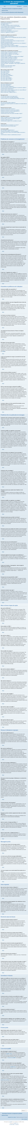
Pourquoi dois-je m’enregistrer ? (6, 22)
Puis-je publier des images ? (6, 74)
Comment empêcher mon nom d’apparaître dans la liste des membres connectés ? (13, 38)
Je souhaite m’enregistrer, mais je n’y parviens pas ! (10, 25)
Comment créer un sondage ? (6, 55)
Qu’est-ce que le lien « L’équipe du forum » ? (9, 92)
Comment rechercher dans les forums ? (8, 108)
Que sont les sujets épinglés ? (6, 77)
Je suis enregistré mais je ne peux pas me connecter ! (10, 26)
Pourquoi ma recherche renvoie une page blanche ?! (10, 111)
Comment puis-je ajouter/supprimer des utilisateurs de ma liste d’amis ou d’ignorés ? (14, 104)
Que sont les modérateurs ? (6, 85)
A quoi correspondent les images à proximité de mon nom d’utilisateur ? (13, 43)
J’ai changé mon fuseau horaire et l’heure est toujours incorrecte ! (12, 40)
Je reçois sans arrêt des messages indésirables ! (10, 97)
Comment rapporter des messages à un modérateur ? (10, 62)
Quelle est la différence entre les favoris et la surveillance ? (11, 117)
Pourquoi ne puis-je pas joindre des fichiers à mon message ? (12, 59)
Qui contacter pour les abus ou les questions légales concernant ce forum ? (13, 133)
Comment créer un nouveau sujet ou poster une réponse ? (11, 51)
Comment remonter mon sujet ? (6, 66)
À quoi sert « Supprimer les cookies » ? (8, 32)
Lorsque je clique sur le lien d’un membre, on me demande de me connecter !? (14, 47)
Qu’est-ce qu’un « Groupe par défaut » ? (8, 91)
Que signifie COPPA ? (5, 24)
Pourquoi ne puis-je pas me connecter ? (8, 27)
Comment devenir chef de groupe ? (7, 88)
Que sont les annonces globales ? (7, 75)
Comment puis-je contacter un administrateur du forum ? (11, 134)
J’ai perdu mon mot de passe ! (6, 29)
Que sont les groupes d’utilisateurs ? (7, 86)
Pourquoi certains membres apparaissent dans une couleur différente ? (13, 89)
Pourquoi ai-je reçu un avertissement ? (8, 61)
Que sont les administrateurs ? (6, 84)
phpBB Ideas (13, 1066)
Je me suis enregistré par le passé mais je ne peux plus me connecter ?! (14, 28)
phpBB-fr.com (16, 1123)
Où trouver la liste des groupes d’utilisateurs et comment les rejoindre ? (13, 87)
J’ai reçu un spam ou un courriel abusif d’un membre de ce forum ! (13, 98)
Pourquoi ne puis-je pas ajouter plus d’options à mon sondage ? (12, 56)
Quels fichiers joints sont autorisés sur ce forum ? (10, 124)
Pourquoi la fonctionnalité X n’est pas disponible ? (9, 131)
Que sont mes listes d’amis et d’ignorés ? (8, 102)
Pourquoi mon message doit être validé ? (8, 65)
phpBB (3, 351)
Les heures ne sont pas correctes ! (7, 39)
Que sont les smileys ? (5, 73)
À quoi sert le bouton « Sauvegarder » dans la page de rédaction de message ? (13, 64)
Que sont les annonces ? (5, 76)
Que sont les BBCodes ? (5, 70)
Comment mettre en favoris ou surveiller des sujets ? (10, 118)
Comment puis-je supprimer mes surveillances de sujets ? (11, 120)
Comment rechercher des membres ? (7, 112)
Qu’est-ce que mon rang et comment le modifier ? (10, 45)
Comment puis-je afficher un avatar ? (7, 44)
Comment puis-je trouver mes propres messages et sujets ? (12, 113)
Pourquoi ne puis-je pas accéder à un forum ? (9, 58)
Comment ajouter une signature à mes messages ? (10, 54)
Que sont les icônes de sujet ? (6, 80)
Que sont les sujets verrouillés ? (6, 78)
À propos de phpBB (11, 1057)
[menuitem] (3, 6)
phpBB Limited (9, 1053)
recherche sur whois (5, 1079)
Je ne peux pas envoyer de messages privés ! (9, 96)
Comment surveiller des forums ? (7, 119)
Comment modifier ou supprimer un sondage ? (9, 57)
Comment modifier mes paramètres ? (7, 36)
